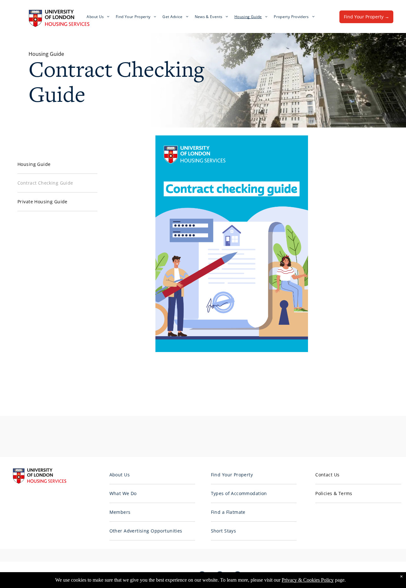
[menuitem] (98, 17)
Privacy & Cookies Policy (308, 580)
